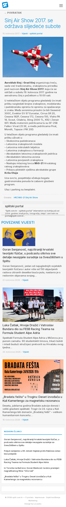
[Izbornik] (61, 5)
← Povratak (13, 12)
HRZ (16, 197)
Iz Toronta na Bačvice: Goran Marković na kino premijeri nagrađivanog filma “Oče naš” (31, 469)
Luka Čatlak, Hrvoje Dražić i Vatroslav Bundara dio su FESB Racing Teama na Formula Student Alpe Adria (28, 329)
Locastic (37, 504)
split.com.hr (5, 5)
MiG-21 (21, 197)
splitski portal (36, 33)
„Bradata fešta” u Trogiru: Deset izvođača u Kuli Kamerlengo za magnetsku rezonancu (27, 478)
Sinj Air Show (31, 197)
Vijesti (25, 33)
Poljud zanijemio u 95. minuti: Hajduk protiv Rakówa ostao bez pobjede (32, 452)
